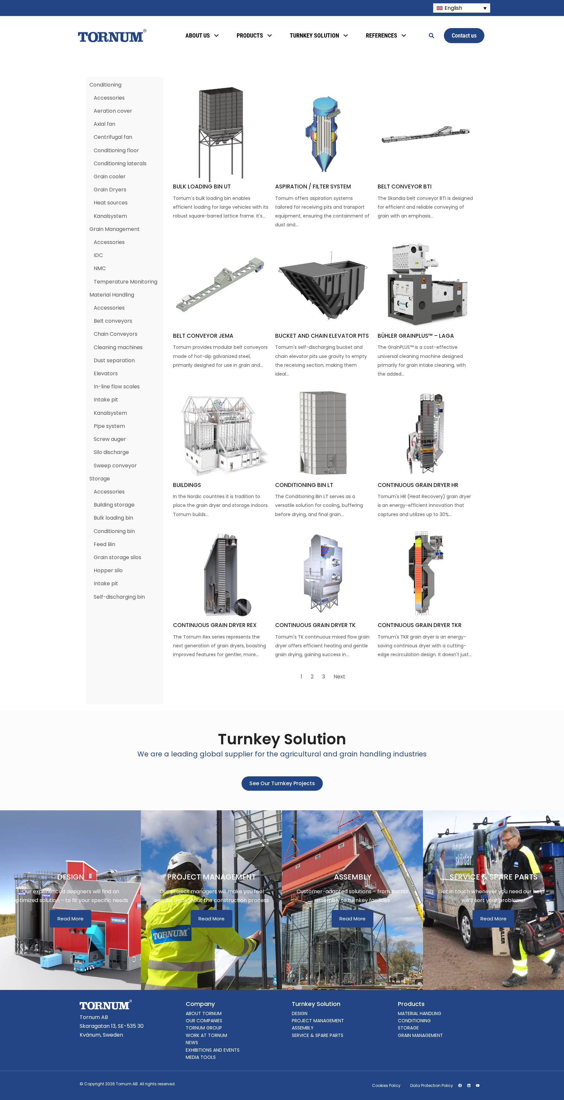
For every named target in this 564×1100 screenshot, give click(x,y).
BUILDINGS (187, 485)
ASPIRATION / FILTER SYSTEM (313, 186)
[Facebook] (459, 1085)
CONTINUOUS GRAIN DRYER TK (315, 625)
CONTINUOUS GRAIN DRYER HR (418, 485)
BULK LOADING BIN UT (202, 186)
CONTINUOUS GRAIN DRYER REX (215, 625)
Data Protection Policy (431, 1085)
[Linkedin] (468, 1085)
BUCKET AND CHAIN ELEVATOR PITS (322, 336)
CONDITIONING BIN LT (304, 485)
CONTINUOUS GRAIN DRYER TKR (420, 625)
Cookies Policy (386, 1085)
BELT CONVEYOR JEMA (203, 336)
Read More (70, 918)
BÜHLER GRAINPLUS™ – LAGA (416, 336)
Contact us (464, 35)
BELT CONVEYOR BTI (404, 186)
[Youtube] (477, 1085)
